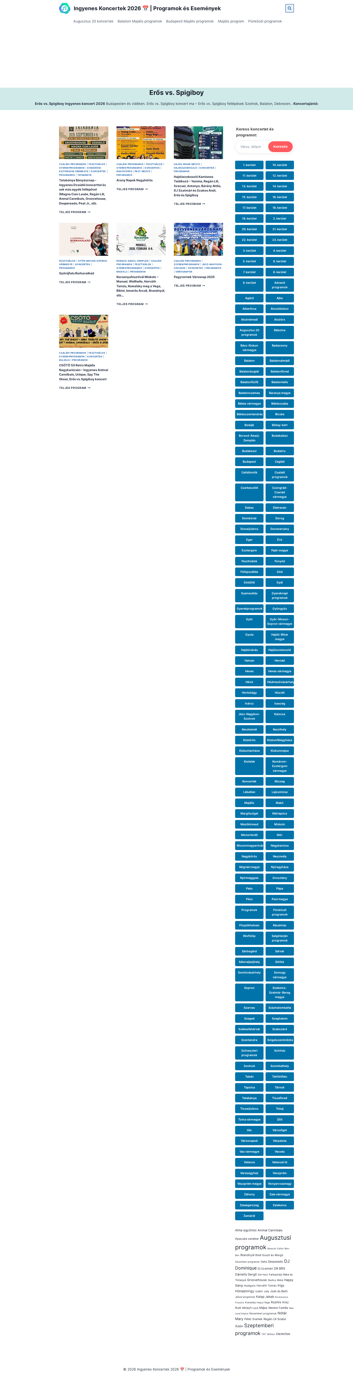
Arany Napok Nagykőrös (134, 180)
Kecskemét (249, 729)
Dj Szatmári (265, 1268)
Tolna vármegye (249, 1119)
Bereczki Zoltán (275, 1248)
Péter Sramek (253, 1319)
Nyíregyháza (279, 867)
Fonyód (280, 561)
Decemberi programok (247, 1261)
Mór (280, 835)
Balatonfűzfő (249, 382)
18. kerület (280, 207)
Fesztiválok (97, 164)
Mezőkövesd (249, 824)
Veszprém (280, 1173)
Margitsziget (249, 813)
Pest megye (142, 171)
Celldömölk (249, 472)
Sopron (249, 987)
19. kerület (249, 218)
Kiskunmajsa (280, 750)
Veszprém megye (249, 1183)
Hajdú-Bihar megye (187, 164)
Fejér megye (279, 550)
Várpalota (279, 1140)
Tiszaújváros (249, 1108)
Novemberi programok (263, 1313)
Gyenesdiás (249, 593)
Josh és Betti (278, 1291)
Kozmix (276, 1302)
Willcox (271, 1334)
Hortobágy (249, 692)
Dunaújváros (249, 529)
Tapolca (249, 1087)
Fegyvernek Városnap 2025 (194, 277)
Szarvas (249, 1007)
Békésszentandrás (250, 414)
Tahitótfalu (279, 1076)
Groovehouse (257, 1280)
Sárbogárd (249, 951)
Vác (249, 1130)
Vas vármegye (249, 1151)
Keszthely (279, 729)
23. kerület (279, 239)
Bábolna (279, 330)
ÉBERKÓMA (283, 1334)
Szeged (249, 1018)
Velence (249, 1162)
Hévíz (249, 682)
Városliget (280, 1130)
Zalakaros (280, 1205)
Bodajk (249, 425)
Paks (249, 888)
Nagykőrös (124, 171)
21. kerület (280, 229)
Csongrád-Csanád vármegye (279, 492)
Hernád (280, 660)
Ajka (280, 298)
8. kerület (279, 272)
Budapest (249, 461)
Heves (249, 671)
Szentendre (249, 1040)
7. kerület (249, 272)
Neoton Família (278, 1307)
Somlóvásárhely (249, 972)
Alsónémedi (249, 319)
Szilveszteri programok (249, 1053)
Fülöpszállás (249, 571)
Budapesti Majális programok (190, 21)
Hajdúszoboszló (185, 167)
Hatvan (249, 660)
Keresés (280, 147)
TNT (263, 1334)
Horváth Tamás (267, 1285)
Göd (280, 571)
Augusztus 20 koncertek (93, 21)
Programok (67, 175)
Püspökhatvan (249, 925)
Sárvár (279, 951)
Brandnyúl (247, 1255)
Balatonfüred (280, 371)
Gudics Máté (275, 1280)
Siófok (279, 962)
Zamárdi (249, 1215)
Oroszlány (280, 877)
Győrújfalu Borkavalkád (76, 273)
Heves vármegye (279, 671)
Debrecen (279, 507)
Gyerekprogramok (72, 167)
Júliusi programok (245, 1296)
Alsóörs (279, 319)
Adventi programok (280, 285)
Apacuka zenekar (247, 1238)
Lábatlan (249, 792)
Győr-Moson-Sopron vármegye (279, 621)
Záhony (249, 1194)
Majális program (231, 21)
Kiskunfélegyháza (279, 740)
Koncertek (98, 171)
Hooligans (250, 1285)
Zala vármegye (279, 1194)
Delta (264, 1261)
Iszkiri (259, 1291)
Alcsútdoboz (280, 308)
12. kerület (280, 175)
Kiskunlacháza (249, 750)
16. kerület (280, 197)
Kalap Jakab (265, 1297)
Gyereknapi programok (280, 595)
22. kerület (249, 239)
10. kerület (280, 165)
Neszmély (280, 856)
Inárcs (249, 703)
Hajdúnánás (249, 650)
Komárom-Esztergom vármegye (279, 766)
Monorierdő (249, 835)
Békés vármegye (249, 403)
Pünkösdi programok (265, 21)
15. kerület (249, 197)
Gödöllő (249, 582)
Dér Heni (263, 1274)
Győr (249, 619)
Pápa (279, 888)
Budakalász (280, 435)
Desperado (275, 1261)
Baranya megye (279, 393)
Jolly (266, 1291)
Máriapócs (279, 813)
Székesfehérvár (249, 1029)
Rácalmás (279, 925)
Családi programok (72, 164)
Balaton (249, 360)
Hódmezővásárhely (280, 682)
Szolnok (249, 1066)
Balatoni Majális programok (140, 21)
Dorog (279, 518)
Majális (64, 360)
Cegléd (280, 461)
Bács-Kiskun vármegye (249, 348)
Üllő (280, 1119)
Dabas (249, 507)
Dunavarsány (279, 529)
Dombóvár (249, 518)
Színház (279, 1050)
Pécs (249, 899)
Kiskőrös (249, 740)
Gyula (249, 634)
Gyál (280, 582)
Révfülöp (249, 936)
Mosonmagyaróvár (250, 845)
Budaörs (280, 451)
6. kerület (279, 261)
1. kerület (249, 165)
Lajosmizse (280, 792)
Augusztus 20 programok (249, 332)
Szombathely (279, 1066)
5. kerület (249, 261)
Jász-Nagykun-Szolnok (249, 716)
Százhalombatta (279, 1007)
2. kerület (279, 218)
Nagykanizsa (280, 845)
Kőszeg (280, 781)
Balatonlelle (279, 382)
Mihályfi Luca (250, 1307)
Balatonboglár (249, 371)
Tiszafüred (279, 1098)
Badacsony (279, 345)
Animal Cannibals (270, 1230)
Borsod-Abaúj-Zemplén (132, 260)
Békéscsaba (279, 403)
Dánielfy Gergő (246, 1274)
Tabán (249, 1076)
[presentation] (83, 142)
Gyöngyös (280, 608)
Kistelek (249, 761)
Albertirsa (249, 308)
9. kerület (249, 282)
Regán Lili (270, 1319)
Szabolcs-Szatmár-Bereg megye (279, 992)
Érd (279, 539)
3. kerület (249, 250)
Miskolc (122, 271)
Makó (280, 802)
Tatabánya (84, 175)
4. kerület (279, 250)
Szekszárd (279, 1029)
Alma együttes (246, 1230)
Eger (249, 539)
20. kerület (249, 229)
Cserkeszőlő (249, 487)
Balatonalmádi (280, 360)
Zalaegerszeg (249, 1205)
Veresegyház (249, 1173)
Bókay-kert (279, 425)
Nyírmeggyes (249, 877)
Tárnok (280, 1087)
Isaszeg (279, 703)
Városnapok (184, 271)
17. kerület (249, 207)
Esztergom (249, 550)
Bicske (279, 414)
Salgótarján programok (280, 938)
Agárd (249, 298)
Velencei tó (279, 1162)
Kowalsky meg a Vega (257, 1302)
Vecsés (280, 1151)
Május (263, 1308)
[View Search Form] (289, 8)
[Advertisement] (176, 57)
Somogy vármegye (280, 975)
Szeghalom (280, 1018)
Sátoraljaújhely (249, 962)
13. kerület (249, 186)
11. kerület (249, 175)
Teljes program (74, 212)
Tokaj (280, 1108)
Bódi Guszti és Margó (269, 1255)
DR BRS (279, 1268)
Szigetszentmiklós (280, 1040)
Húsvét (280, 692)
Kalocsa (279, 714)
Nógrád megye (249, 867)
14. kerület (280, 186)
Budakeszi (249, 451)
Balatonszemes (249, 393)
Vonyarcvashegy (280, 1183)
